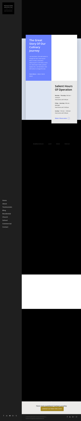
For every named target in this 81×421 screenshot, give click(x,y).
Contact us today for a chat (52, 408)
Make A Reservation (61, 118)
